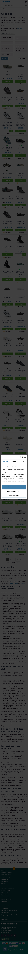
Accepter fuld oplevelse (14, 486)
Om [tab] (23, 461)
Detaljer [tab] (14, 461)
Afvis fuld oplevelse (14, 495)
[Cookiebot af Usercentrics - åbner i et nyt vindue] (20, 457)
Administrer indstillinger (13, 491)
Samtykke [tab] (5, 461)
